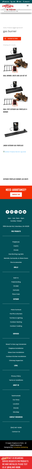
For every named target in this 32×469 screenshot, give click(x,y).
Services (16, 333)
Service (6, 2)
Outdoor (16, 299)
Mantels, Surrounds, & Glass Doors (16, 258)
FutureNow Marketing (20, 447)
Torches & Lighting (16, 318)
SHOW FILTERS (13, 39)
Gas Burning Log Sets (16, 254)
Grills (16, 267)
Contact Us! (16, 194)
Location (16, 404)
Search (27, 2)
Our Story (16, 400)
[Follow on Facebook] (7, 212)
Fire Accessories (16, 262)
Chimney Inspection (16, 360)
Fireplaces (16, 242)
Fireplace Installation (16, 348)
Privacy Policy (16, 376)
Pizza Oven (16, 294)
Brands (16, 408)
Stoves (16, 250)
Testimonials (16, 396)
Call (13, 2)
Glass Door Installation (16, 352)
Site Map (16, 412)
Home (4, 27)
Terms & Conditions (16, 380)
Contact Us (16, 432)
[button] (16, 462)
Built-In (16, 278)
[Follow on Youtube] (20, 212)
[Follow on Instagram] (12, 212)
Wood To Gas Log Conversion (16, 344)
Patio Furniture (16, 310)
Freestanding (16, 282)
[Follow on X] (16, 212)
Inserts (16, 246)
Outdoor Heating (16, 322)
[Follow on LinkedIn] (24, 212)
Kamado (16, 290)
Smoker (16, 286)
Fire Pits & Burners (16, 314)
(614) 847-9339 (13, 467)
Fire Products (16, 231)
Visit (19, 2)
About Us (16, 385)
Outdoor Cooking (16, 326)
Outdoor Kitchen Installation (16, 356)
